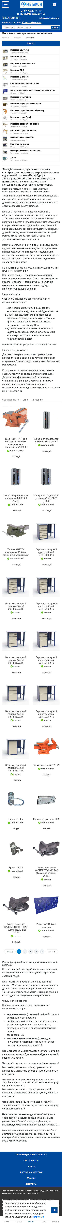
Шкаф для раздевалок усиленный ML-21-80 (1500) (16, 498)
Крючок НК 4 (16, 867)
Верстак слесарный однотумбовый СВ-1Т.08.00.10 (46, 552)
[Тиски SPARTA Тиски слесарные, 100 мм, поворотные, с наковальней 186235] (15, 420)
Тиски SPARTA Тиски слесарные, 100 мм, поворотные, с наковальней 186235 (16, 443)
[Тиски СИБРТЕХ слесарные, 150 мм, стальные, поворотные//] (15, 530)
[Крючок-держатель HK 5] (46, 800)
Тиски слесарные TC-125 (46, 765)
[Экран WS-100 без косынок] (46, 905)
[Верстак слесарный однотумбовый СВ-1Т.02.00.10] (46, 692)
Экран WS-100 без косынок (46, 925)
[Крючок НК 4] (15, 848)
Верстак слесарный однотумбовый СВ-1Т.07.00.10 (15, 606)
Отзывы (31, 1178)
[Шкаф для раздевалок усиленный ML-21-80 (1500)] (15, 476)
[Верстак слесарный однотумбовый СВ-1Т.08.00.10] (46, 530)
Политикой (38, 1217)
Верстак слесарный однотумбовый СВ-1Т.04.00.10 (46, 660)
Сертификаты (31, 1160)
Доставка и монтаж (31, 1172)
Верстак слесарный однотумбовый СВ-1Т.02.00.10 (46, 714)
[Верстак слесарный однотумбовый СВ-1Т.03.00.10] (15, 692)
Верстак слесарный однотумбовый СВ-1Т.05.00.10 (15, 660)
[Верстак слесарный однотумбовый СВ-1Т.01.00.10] (15, 746)
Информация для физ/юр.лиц (31, 1155)
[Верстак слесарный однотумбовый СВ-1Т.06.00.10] (46, 584)
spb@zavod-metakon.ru (49, 18)
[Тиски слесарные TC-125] (46, 746)
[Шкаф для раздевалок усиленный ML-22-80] (46, 420)
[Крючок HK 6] (15, 800)
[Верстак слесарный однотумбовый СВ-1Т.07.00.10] (15, 584)
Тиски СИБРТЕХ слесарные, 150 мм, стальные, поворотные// (16, 552)
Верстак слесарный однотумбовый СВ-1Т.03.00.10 (15, 714)
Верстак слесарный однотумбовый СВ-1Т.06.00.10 (46, 606)
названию (37, 399)
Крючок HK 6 (16, 819)
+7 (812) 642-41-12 (31, 11)
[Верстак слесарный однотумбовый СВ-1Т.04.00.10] (46, 638)
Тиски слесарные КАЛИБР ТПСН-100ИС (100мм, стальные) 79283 (15, 928)
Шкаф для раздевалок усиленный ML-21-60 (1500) (46, 498)
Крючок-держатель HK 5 (46, 819)
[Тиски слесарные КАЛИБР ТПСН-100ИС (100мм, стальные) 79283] (15, 905)
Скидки (31, 1166)
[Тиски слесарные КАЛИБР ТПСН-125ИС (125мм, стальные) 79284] (46, 848)
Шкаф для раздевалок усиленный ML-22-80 (46, 440)
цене (25, 399)
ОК (54, 1210)
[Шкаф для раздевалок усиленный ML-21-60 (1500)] (46, 476)
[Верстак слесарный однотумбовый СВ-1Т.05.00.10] (15, 638)
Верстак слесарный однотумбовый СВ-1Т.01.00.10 (15, 768)
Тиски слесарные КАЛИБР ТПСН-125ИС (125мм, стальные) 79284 (46, 871)
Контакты (31, 1184)
